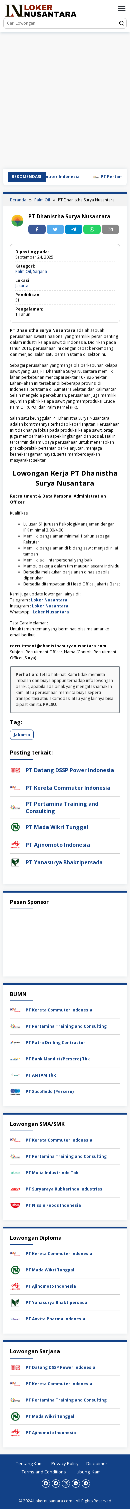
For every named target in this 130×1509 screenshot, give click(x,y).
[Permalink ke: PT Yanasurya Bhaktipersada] (15, 862)
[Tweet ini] (55, 229)
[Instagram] (66, 1483)
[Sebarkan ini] (37, 229)
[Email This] (110, 229)
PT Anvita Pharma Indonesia (55, 1319)
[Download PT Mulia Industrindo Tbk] (15, 1172)
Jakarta (21, 286)
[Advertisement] (65, 100)
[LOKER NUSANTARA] (40, 10)
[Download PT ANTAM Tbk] (15, 1075)
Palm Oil (23, 271)
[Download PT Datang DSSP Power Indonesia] (15, 1367)
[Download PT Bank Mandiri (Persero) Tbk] (15, 1058)
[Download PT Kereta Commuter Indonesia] (15, 1009)
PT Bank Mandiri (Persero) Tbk (58, 1059)
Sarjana (40, 271)
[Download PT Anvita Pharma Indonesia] (15, 1319)
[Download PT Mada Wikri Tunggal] (15, 1270)
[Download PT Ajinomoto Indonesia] (15, 1286)
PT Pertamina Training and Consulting (66, 1026)
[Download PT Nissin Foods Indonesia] (15, 1205)
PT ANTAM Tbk (41, 1075)
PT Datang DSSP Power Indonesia (70, 770)
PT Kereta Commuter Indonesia (68, 787)
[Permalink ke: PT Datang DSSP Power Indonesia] (15, 769)
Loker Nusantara (49, 600)
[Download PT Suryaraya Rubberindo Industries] (15, 1188)
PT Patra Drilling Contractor (55, 1042)
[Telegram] (73, 229)
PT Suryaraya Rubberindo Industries (64, 1189)
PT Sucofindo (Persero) (50, 1091)
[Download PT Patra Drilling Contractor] (15, 1042)
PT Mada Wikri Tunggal (57, 827)
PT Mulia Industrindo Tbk (52, 1173)
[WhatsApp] (92, 229)
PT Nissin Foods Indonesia (53, 1205)
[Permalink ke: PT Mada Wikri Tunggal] (15, 826)
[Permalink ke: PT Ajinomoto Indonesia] (15, 844)
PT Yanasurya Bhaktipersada (64, 862)
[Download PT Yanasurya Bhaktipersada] (15, 1302)
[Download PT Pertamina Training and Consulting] (15, 1026)
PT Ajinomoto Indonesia (58, 844)
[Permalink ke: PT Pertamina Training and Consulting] (15, 807)
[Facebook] (46, 1483)
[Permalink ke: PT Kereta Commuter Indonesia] (15, 787)
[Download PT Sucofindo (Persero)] (15, 1091)
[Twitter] (56, 1483)
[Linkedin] (76, 1483)
